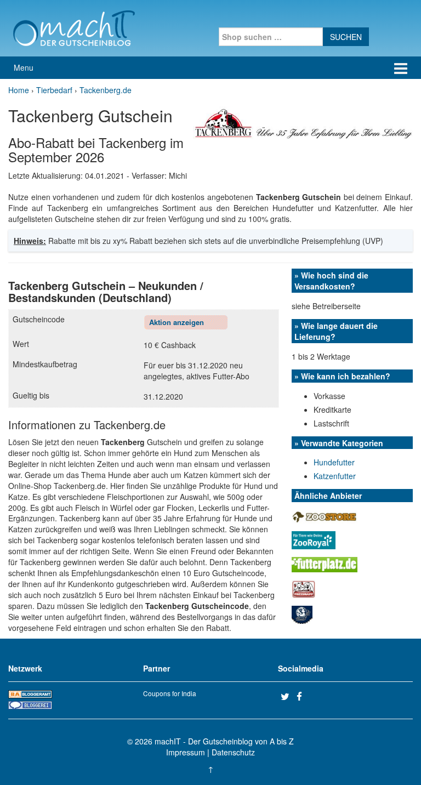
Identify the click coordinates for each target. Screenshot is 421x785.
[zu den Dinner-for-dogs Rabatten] (302, 613)
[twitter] (287, 696)
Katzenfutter (335, 475)
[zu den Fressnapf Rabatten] (303, 587)
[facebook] (303, 696)
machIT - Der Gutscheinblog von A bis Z (224, 741)
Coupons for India (169, 693)
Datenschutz (233, 752)
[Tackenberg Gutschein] (303, 121)
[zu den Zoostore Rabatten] (324, 515)
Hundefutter (334, 462)
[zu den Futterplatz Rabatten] (324, 563)
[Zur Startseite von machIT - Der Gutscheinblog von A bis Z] (73, 26)
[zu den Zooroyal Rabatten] (313, 538)
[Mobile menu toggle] (401, 67)
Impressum (185, 752)
